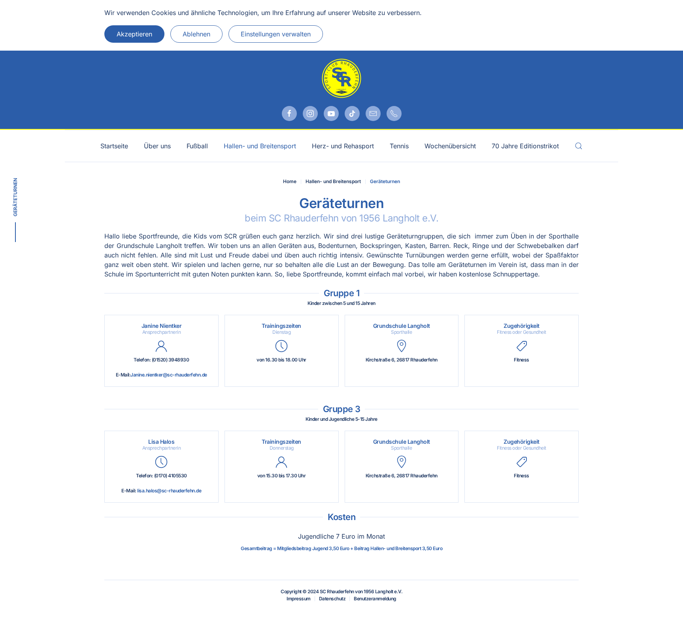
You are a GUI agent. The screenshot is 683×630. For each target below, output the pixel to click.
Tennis (399, 146)
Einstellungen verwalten (276, 34)
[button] (579, 146)
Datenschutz (332, 599)
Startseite (114, 146)
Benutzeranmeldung (375, 599)
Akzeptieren (134, 34)
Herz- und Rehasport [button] (343, 146)
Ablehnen (196, 34)
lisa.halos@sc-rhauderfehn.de (169, 491)
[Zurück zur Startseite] (341, 78)
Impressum (299, 599)
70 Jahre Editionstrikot (525, 146)
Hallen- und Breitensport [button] (260, 146)
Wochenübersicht (450, 146)
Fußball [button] (197, 146)
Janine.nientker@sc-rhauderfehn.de (168, 375)
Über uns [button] (157, 146)
